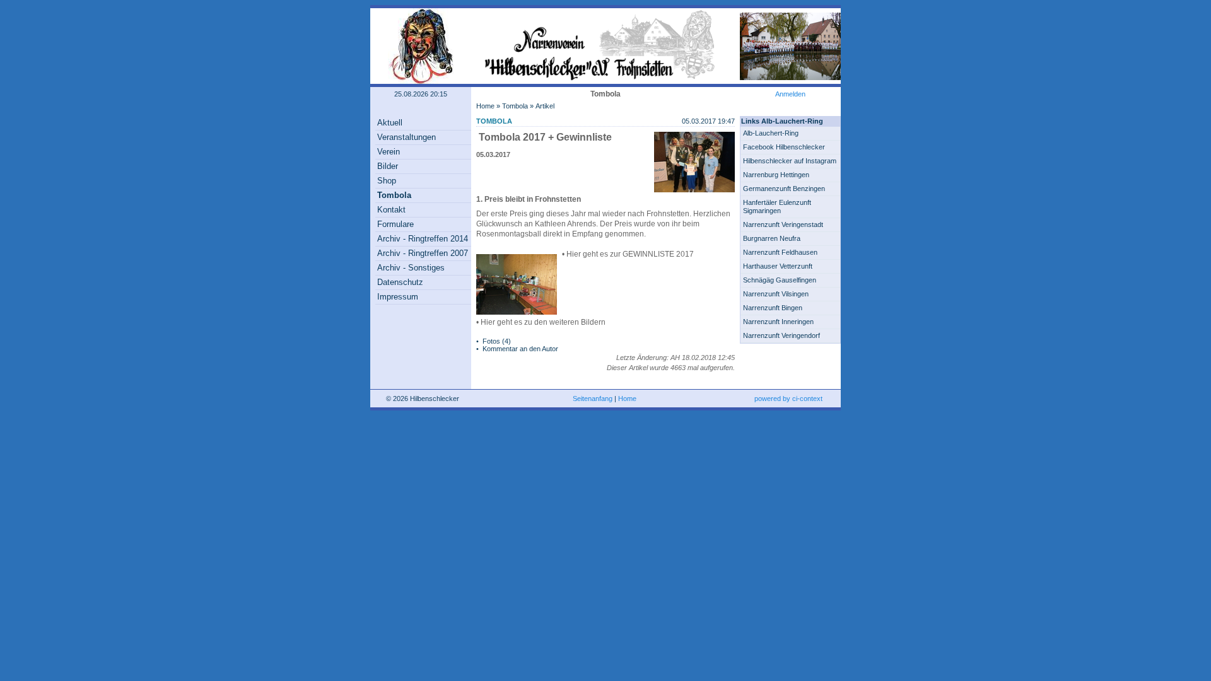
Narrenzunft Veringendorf (781, 335)
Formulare (395, 224)
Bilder (387, 166)
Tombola (394, 195)
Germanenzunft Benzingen (784, 188)
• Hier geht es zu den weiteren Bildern (541, 322)
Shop (386, 180)
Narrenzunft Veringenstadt (783, 224)
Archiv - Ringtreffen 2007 (422, 253)
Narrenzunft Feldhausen (780, 252)
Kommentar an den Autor (520, 348)
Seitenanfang (592, 398)
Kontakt (391, 209)
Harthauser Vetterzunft (777, 266)
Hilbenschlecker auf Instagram (789, 161)
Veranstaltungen (406, 137)
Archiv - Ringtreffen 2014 (422, 238)
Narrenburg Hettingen (776, 174)
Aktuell (389, 122)
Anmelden (790, 94)
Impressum (397, 296)
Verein (388, 151)
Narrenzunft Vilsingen (776, 294)
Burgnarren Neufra (771, 238)
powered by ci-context (788, 398)
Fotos (491, 341)
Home (485, 106)
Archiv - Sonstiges (411, 267)
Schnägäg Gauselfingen (779, 280)
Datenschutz (400, 282)
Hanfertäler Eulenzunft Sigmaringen (777, 206)
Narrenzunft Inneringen (778, 321)
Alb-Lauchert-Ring (771, 133)
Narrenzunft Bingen (772, 307)
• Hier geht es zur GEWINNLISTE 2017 (628, 254)
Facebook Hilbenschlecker (784, 147)
